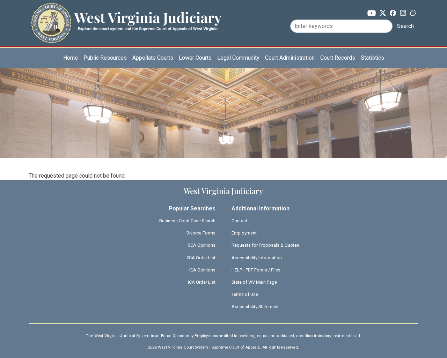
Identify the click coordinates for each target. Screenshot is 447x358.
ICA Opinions (202, 270)
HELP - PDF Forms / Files (256, 270)
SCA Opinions (201, 245)
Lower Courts (195, 57)
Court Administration (290, 57)
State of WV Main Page (254, 282)
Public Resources (105, 57)
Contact (239, 220)
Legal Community (238, 57)
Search (405, 26)
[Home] (126, 15)
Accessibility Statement (255, 306)
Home (70, 57)
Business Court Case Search (187, 220)
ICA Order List (201, 282)
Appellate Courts (152, 57)
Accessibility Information (257, 257)
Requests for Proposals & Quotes (265, 245)
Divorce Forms (200, 233)
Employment (244, 233)
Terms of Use (245, 294)
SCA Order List (200, 257)
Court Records (337, 57)
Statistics (372, 57)
